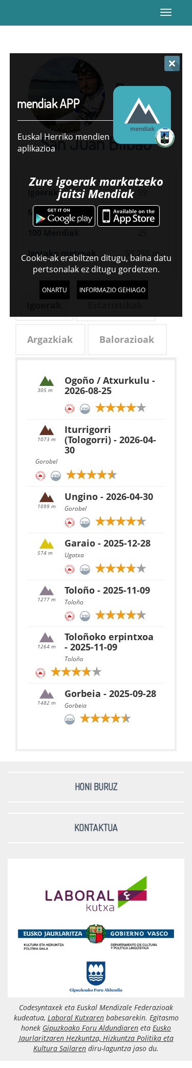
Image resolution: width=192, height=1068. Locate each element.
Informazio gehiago (112, 290)
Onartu (54, 290)
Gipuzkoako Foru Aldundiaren (90, 1028)
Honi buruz (96, 786)
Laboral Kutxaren (76, 1017)
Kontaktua (96, 827)
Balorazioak (126, 339)
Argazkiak (50, 339)
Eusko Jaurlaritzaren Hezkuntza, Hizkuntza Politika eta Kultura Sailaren (96, 1038)
